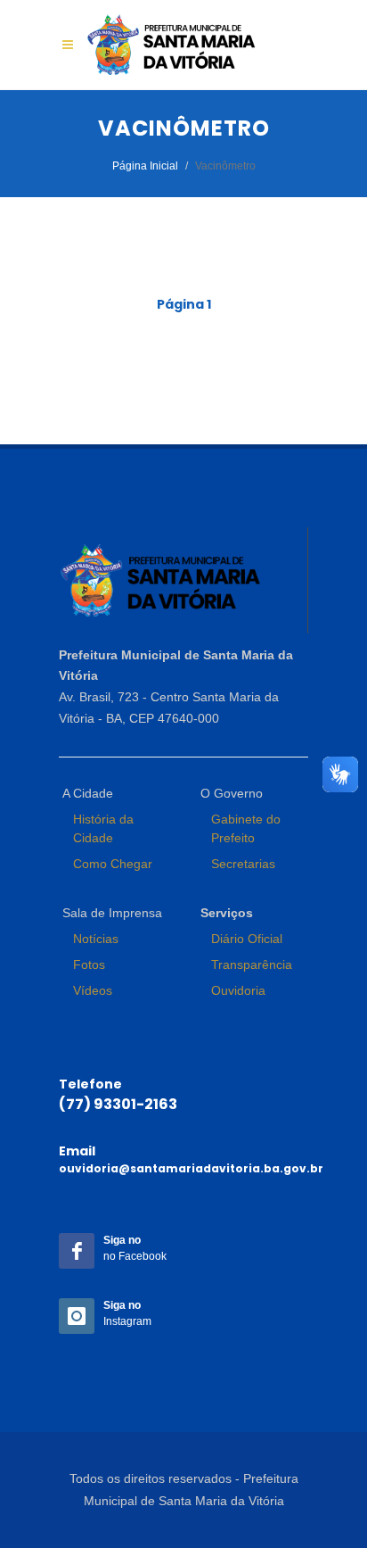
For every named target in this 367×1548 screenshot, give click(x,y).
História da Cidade (103, 828)
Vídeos (92, 990)
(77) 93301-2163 (118, 1104)
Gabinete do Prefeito (246, 828)
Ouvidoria (238, 990)
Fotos (89, 964)
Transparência (251, 964)
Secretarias (243, 864)
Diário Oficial (246, 938)
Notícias (95, 938)
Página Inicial (145, 166)
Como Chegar (112, 864)
